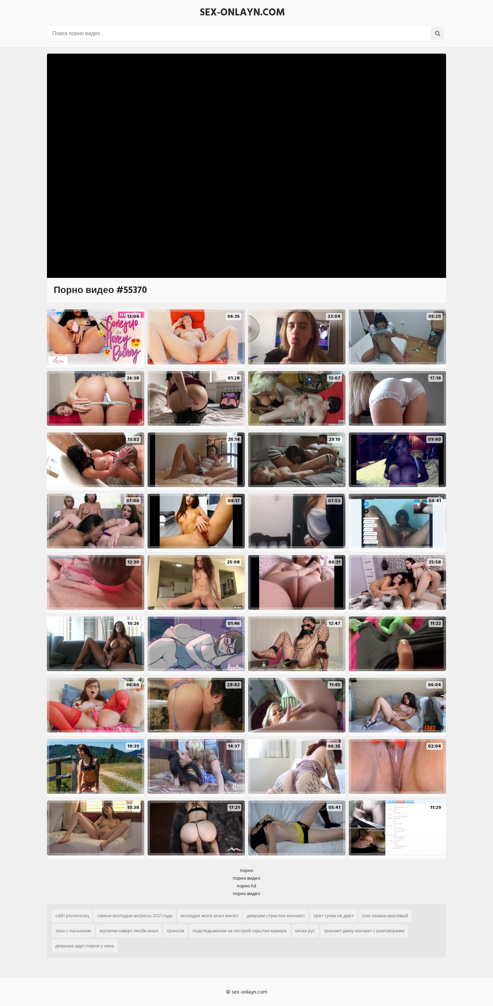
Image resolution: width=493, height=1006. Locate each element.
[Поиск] (437, 33)
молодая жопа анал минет (209, 916)
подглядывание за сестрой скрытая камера (240, 931)
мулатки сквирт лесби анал (129, 931)
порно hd (246, 886)
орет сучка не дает (333, 916)
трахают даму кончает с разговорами (364, 931)
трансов (175, 931)
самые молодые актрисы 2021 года (134, 916)
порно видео (246, 878)
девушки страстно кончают (276, 916)
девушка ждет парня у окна (84, 946)
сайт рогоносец (72, 916)
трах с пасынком (73, 931)
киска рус (305, 931)
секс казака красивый (385, 916)
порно (246, 870)
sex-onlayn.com (242, 12)
